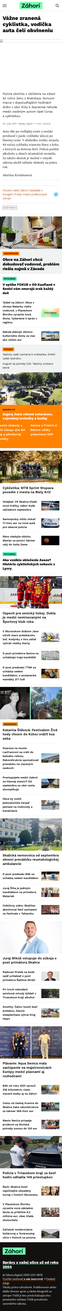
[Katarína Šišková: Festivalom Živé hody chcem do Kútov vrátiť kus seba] (31, 703)
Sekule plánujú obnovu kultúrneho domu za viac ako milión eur (19, 335)
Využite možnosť (23, 1279)
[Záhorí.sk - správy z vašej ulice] (31, 5)
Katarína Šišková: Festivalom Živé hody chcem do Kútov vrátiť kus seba (30, 734)
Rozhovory (10, 724)
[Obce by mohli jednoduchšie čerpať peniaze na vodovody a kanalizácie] (50, 805)
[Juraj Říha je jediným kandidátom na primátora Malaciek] (50, 892)
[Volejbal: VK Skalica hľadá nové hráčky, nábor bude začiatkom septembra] (50, 505)
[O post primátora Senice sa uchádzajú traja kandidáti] (50, 655)
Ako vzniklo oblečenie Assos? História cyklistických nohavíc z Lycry (29, 564)
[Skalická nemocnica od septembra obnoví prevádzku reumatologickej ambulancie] (31, 834)
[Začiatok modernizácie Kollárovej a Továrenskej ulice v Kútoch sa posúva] (50, 1233)
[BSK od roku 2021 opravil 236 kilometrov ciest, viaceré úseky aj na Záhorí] (50, 1089)
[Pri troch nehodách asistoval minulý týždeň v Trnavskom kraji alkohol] (50, 993)
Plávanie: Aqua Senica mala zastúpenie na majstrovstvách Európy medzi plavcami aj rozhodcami (27, 1069)
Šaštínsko (9, 207)
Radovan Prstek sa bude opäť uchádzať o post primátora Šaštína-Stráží (19, 976)
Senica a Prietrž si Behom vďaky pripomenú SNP (30, 430)
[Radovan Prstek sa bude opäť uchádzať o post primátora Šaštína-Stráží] (50, 976)
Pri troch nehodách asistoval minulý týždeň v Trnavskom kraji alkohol (19, 993)
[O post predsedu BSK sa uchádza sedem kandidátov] (50, 876)
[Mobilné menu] (5, 5)
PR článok (9, 279)
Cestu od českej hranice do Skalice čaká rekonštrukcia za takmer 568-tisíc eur (20, 1107)
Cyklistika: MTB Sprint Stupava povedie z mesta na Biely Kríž (28, 490)
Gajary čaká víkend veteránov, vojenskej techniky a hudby (28, 416)
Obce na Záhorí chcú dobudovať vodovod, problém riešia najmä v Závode (31, 264)
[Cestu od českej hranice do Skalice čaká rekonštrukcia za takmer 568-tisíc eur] (50, 1107)
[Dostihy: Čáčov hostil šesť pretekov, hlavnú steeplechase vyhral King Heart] (50, 1013)
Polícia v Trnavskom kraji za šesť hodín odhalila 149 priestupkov (29, 1175)
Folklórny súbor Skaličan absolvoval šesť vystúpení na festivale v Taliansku (20, 909)
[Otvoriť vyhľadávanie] (57, 6)
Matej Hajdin (26, 123)
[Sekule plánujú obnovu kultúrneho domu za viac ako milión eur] (50, 336)
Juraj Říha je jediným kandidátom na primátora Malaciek (19, 892)
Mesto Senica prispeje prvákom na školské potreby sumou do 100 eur (20, 1124)
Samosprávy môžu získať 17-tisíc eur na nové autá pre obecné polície (19, 523)
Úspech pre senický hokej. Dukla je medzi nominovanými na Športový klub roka (29, 617)
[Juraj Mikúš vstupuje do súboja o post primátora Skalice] (31, 937)
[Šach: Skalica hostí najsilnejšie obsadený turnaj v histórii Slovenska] (50, 1191)
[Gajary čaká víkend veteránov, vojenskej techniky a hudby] (31, 388)
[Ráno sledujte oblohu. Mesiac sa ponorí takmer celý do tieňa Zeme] (50, 540)
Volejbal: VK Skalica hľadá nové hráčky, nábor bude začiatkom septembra (20, 505)
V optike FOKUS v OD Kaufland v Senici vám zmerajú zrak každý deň (29, 289)
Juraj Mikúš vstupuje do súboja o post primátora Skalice (30, 960)
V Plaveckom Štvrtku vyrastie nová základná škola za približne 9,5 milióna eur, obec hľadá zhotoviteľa (18, 1212)
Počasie (8, 349)
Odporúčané (11, 253)
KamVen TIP (9, 409)
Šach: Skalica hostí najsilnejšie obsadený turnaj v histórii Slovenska (20, 1190)
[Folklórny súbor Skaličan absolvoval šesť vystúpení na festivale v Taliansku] (50, 909)
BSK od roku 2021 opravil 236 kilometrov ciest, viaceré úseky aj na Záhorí (20, 1089)
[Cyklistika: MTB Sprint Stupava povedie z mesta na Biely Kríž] (31, 467)
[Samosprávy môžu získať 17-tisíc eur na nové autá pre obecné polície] (50, 523)
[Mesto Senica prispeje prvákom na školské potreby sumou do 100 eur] (50, 1124)
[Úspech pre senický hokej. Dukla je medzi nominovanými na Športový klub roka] (31, 592)
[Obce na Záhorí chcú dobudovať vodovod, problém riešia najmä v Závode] (31, 232)
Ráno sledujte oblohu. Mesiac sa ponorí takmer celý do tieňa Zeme (19, 540)
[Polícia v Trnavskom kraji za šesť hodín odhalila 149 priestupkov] (31, 1152)
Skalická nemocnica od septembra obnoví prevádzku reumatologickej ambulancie (31, 859)
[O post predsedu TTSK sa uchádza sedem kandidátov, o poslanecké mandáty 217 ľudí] (50, 673)
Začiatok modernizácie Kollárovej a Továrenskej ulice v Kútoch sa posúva (19, 1233)
